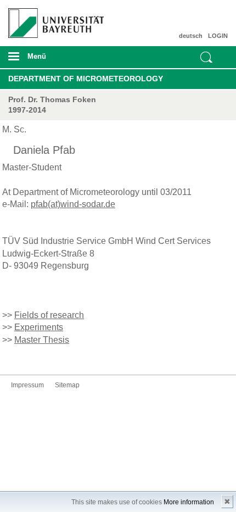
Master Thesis (41, 339)
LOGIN (218, 35)
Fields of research (49, 315)
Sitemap (67, 385)
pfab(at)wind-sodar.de (73, 204)
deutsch (191, 35)
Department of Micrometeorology (85, 78)
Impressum (27, 385)
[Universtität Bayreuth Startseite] (53, 19)
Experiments (38, 327)
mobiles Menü (52, 60)
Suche (206, 57)
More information (189, 502)
